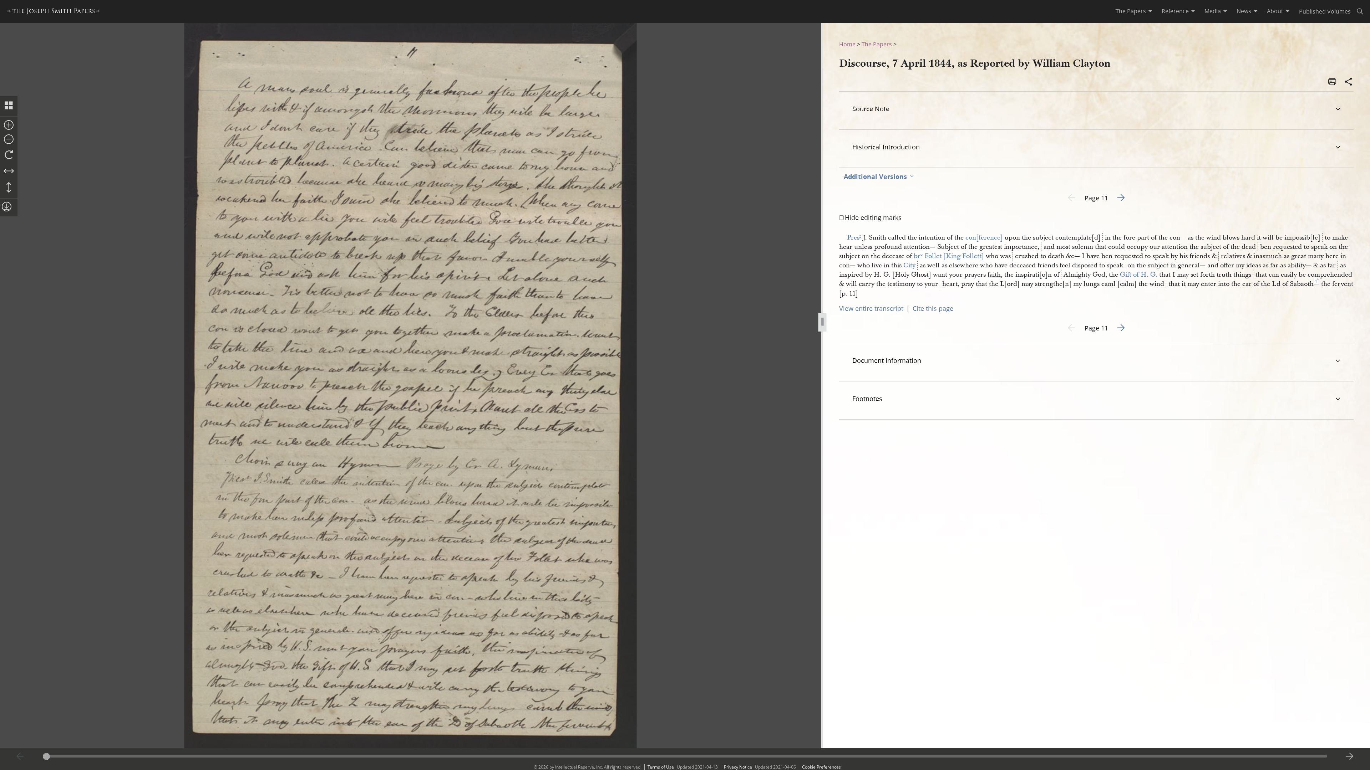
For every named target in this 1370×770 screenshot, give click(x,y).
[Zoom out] (9, 139)
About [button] (1275, 11)
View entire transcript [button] (871, 308)
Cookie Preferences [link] (821, 767)
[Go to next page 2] (1349, 756)
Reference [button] (1175, 11)
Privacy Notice (738, 767)
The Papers (877, 44)
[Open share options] (1349, 82)
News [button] (1244, 11)
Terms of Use (661, 767)
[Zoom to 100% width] (9, 171)
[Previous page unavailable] (20, 756)
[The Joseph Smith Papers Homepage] (53, 12)
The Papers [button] (1131, 11)
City (909, 265)
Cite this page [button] (933, 308)
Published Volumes (1325, 11)
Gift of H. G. (1138, 274)
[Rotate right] (9, 155)
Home (847, 44)
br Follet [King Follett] (949, 256)
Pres (854, 237)
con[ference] (984, 237)
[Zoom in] (9, 125)
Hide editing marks (873, 217)
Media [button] (1212, 11)
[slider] (685, 756)
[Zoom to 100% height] (9, 188)
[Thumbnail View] (9, 106)
